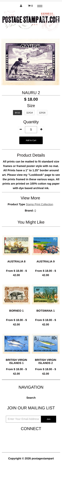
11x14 (29, 112)
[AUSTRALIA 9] (45, 257)
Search (30, 397)
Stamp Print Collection (39, 204)
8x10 (17, 112)
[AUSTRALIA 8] (16, 257)
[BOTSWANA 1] (45, 307)
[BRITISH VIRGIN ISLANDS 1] (16, 356)
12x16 (42, 112)
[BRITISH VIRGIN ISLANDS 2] (45, 356)
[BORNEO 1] (16, 307)
